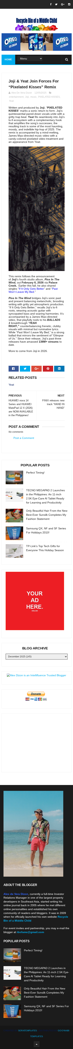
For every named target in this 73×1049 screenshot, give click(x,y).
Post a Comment (23, 437)
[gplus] (63, 4)
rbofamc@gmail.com (30, 932)
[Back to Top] (37, 1044)
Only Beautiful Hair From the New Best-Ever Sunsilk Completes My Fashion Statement (46, 514)
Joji (27, 97)
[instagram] (69, 4)
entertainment (16, 97)
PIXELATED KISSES (49, 97)
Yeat (11, 101)
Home (8, 59)
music (33, 97)
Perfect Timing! (35, 472)
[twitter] (56, 4)
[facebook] (51, 4)
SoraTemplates (27, 1030)
